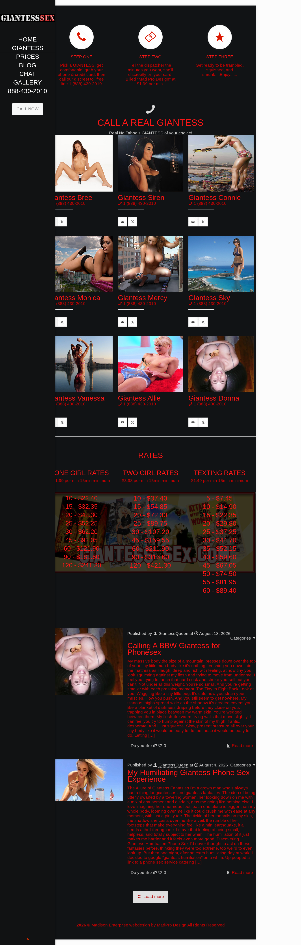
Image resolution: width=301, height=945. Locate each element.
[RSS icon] (27, 939)
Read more (242, 745)
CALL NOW (28, 109)
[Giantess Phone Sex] (27, 17)
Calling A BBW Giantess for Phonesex (174, 648)
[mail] (122, 221)
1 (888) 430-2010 (69, 203)
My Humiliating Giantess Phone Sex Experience (188, 775)
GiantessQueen (173, 633)
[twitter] (62, 221)
